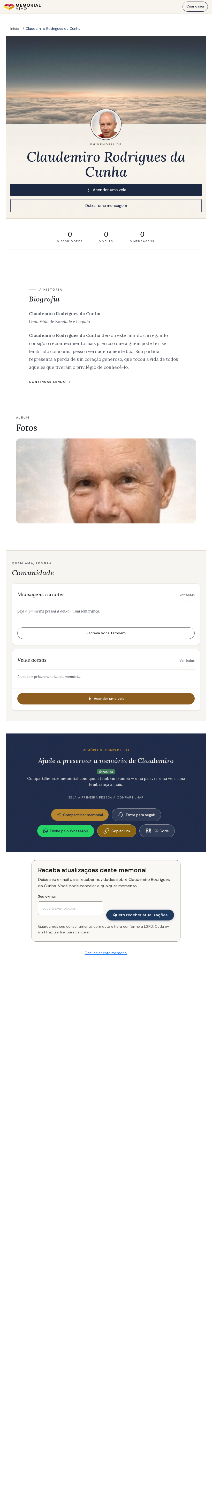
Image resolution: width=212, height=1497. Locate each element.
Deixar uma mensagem (106, 205)
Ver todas (187, 595)
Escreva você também (106, 633)
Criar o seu (195, 6)
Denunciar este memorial (106, 953)
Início (14, 28)
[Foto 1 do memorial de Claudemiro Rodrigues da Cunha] (106, 480)
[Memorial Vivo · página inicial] (22, 7)
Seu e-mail (47, 896)
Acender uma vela (109, 189)
